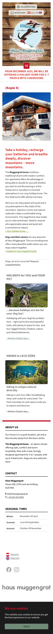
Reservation (28, 6)
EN (37, 12)
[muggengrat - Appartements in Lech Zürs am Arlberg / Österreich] (26, 587)
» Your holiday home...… (17, 231)
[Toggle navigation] (26, 66)
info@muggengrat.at (17, 493)
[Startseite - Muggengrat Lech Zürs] (26, 39)
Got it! (27, 626)
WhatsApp (20, 12)
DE (32, 12)
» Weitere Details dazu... (18, 338)
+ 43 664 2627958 (15, 497)
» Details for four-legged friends (21, 251)
